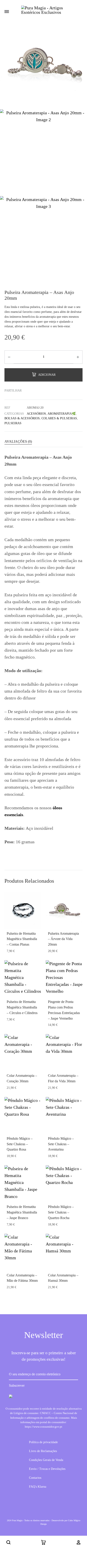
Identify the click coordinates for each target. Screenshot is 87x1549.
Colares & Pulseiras (59, 418)
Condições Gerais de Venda (46, 1460)
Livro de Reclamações (43, 1451)
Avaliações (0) (18, 441)
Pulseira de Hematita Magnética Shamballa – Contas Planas (22, 939)
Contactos (35, 1477)
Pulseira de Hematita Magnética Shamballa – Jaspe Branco (22, 1212)
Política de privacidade (43, 1442)
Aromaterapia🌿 (62, 413)
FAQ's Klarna (37, 1486)
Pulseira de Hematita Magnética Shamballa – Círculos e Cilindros (22, 1007)
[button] (8, 1542)
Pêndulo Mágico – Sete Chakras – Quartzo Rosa (20, 1144)
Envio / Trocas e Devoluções (47, 1469)
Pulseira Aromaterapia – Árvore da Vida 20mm (63, 939)
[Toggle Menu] (6, 11)
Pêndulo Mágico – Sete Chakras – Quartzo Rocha (61, 1212)
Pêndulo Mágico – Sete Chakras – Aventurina (61, 1144)
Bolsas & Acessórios (22, 418)
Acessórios (36, 413)
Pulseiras (12, 423)
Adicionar (47, 374)
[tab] (43, 441)
